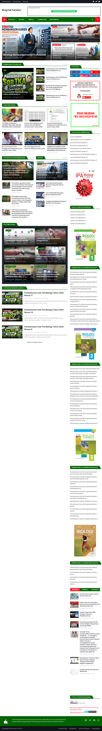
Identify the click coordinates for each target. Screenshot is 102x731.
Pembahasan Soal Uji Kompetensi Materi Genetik (83, 483)
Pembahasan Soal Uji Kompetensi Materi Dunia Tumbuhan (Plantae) (83, 305)
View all (65, 64)
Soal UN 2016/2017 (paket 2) (79, 157)
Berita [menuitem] (31, 20)
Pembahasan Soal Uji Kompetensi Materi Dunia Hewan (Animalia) (83, 310)
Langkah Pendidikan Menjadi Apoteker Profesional (56, 202)
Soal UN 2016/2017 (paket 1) (78, 151)
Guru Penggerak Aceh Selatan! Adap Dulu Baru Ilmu (35, 147)
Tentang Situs (6, 1)
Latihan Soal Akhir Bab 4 (78, 221)
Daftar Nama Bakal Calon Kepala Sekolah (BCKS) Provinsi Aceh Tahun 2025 (34, 125)
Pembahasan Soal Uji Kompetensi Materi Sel (84, 369)
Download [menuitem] (42, 20)
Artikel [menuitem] (21, 20)
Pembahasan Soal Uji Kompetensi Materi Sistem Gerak (83, 382)
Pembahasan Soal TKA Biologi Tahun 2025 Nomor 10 (56, 70)
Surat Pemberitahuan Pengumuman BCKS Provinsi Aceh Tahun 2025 (57, 125)
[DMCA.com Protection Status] (90, 712)
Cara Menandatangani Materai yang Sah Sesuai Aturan (74, 36)
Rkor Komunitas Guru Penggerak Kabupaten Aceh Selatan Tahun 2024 (12, 148)
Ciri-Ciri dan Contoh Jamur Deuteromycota (89, 595)
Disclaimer (72, 728)
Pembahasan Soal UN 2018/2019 (80, 140)
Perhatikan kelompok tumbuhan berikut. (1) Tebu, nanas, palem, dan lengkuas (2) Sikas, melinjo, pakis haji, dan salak (22, 200)
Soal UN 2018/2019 (76, 137)
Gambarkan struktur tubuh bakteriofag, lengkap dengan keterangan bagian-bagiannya (89, 660)
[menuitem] (4, 19)
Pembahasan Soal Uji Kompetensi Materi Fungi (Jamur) (83, 300)
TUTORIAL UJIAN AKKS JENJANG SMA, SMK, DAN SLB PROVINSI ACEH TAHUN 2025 (11, 125)
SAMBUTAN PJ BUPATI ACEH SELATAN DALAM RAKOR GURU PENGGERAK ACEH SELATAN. (57, 148)
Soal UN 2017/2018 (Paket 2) (79, 146)
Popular (75, 590)
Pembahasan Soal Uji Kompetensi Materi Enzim (83, 573)
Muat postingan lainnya (35, 342)
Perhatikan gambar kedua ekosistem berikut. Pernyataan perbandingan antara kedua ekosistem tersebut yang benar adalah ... (22, 186)
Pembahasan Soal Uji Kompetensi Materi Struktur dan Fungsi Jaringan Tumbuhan (83, 373)
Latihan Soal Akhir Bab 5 (78, 224)
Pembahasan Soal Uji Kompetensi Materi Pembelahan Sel (83, 488)
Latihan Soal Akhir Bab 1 (77, 212)
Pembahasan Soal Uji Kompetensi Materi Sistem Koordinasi (83, 410)
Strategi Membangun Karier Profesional (24, 54)
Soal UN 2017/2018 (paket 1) (79, 143)
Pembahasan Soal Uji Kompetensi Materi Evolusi (83, 510)
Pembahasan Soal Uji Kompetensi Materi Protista (83, 293)
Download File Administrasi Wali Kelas (89, 670)
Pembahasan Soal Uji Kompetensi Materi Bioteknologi (83, 515)
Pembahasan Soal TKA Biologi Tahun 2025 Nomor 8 (56, 96)
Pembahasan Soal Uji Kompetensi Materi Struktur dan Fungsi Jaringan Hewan (83, 377)
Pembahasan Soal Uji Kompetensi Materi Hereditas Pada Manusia (83, 497)
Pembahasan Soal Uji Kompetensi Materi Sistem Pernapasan (83, 400)
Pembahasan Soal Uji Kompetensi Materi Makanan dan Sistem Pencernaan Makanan (84, 395)
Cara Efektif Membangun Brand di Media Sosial (54, 194)
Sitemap (25, 1)
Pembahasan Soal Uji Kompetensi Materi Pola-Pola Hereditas (83, 492)
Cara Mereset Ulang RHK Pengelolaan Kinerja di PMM (16, 239)
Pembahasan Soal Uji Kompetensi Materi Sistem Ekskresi (83, 405)
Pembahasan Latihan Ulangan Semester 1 (84, 297)
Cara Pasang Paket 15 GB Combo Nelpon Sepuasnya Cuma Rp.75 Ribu (89, 624)
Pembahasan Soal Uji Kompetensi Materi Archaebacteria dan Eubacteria (83, 288)
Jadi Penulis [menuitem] (54, 20)
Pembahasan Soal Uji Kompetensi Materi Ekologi (83, 315)
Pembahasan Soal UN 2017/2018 (80, 148)
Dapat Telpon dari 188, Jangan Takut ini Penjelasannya (88, 614)
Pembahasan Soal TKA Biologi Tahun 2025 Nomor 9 (56, 78)
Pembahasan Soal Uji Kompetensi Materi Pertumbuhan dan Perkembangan (83, 473)
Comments (95, 590)
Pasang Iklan (96, 728)
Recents (85, 590)
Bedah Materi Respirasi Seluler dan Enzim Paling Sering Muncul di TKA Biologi (56, 87)
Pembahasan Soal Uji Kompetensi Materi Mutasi (83, 505)
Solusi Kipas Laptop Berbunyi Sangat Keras (48, 239)
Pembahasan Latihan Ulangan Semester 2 (84, 324)
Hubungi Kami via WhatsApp (64, 11)
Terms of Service (84, 728)
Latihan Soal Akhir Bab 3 (78, 218)
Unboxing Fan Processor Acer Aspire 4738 (17, 257)
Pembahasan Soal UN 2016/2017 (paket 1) (83, 154)
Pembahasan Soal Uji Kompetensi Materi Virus (83, 283)
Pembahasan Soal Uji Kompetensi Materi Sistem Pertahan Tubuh (83, 419)
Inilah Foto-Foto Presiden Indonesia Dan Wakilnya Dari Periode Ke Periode (90, 604)
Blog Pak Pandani (11, 10)
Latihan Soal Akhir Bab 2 (78, 215)
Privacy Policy (62, 728)
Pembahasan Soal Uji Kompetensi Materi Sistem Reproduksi (83, 415)
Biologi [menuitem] (11, 20)
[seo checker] (77, 712)
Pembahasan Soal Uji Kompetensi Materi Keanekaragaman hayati (83, 278)
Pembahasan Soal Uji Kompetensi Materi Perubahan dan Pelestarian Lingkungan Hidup (85, 320)
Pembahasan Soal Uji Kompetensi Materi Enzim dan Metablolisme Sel (83, 478)
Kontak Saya (17, 1)
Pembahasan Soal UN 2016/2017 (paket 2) (83, 160)
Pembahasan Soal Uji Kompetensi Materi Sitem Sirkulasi (83, 387)
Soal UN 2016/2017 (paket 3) (79, 163)
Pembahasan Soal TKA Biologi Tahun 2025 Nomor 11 (15, 93)
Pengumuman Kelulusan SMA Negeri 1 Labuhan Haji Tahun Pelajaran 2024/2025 (63, 53)
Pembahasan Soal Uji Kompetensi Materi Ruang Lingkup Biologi (83, 273)
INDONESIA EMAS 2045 (84, 55)
